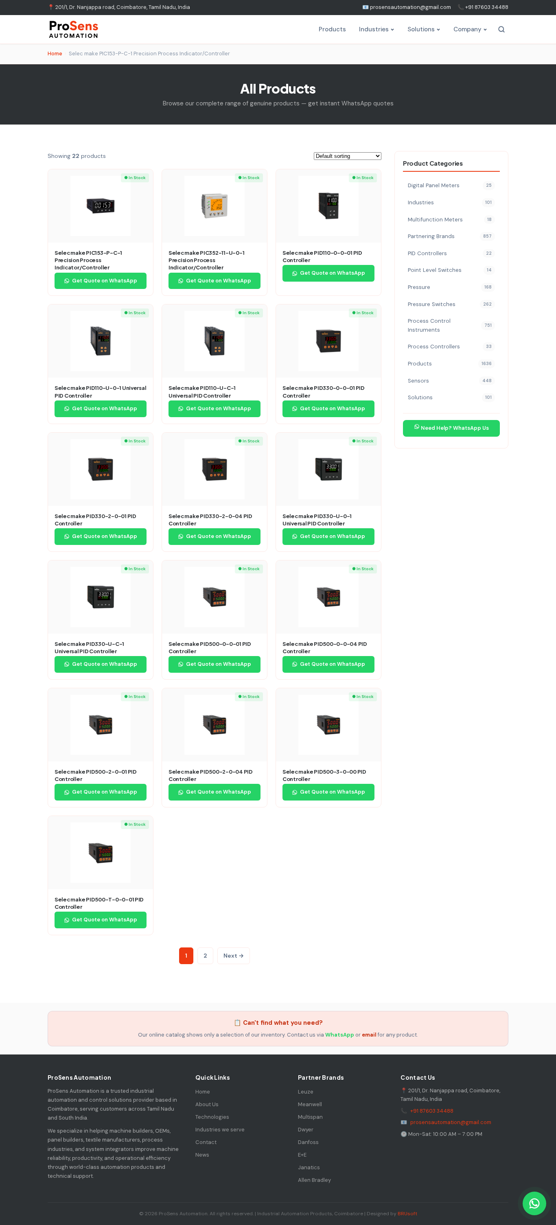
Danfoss (308, 1142)
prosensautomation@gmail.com (450, 1122)
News (202, 1154)
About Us (207, 1104)
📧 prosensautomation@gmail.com (406, 7)
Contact (206, 1142)
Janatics (309, 1167)
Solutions (421, 29)
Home (55, 53)
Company (467, 29)
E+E (302, 1154)
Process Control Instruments (450, 325)
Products (332, 29)
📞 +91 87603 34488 (482, 7)
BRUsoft (407, 1213)
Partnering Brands (450, 236)
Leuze (305, 1091)
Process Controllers (450, 346)
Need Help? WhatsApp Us (454, 427)
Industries (374, 29)
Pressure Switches (450, 303)
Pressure (450, 287)
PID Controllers (450, 252)
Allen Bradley (314, 1180)
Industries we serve (220, 1129)
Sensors (450, 380)
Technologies (212, 1116)
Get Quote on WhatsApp (104, 280)
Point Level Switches (450, 270)
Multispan (310, 1116)
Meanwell (310, 1104)
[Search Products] (501, 29)
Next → (233, 955)
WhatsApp (339, 1034)
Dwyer (305, 1129)
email (369, 1034)
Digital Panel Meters (450, 185)
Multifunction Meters (450, 219)
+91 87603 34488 (431, 1110)
